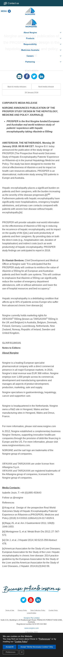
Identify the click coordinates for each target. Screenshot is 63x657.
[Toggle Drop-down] (15, 3)
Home (31, 21)
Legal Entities (31, 613)
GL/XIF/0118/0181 (11, 343)
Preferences (44, 639)
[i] (42, 115)
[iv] (20, 212)
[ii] (46, 195)
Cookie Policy (53, 610)
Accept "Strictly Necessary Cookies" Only (37, 647)
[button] (4, 11)
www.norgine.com (31, 628)
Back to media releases (17, 87)
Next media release (46, 87)
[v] (41, 305)
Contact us (13, 3)
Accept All (9, 647)
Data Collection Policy (37, 610)
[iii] (49, 194)
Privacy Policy (22, 610)
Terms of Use (9, 610)
